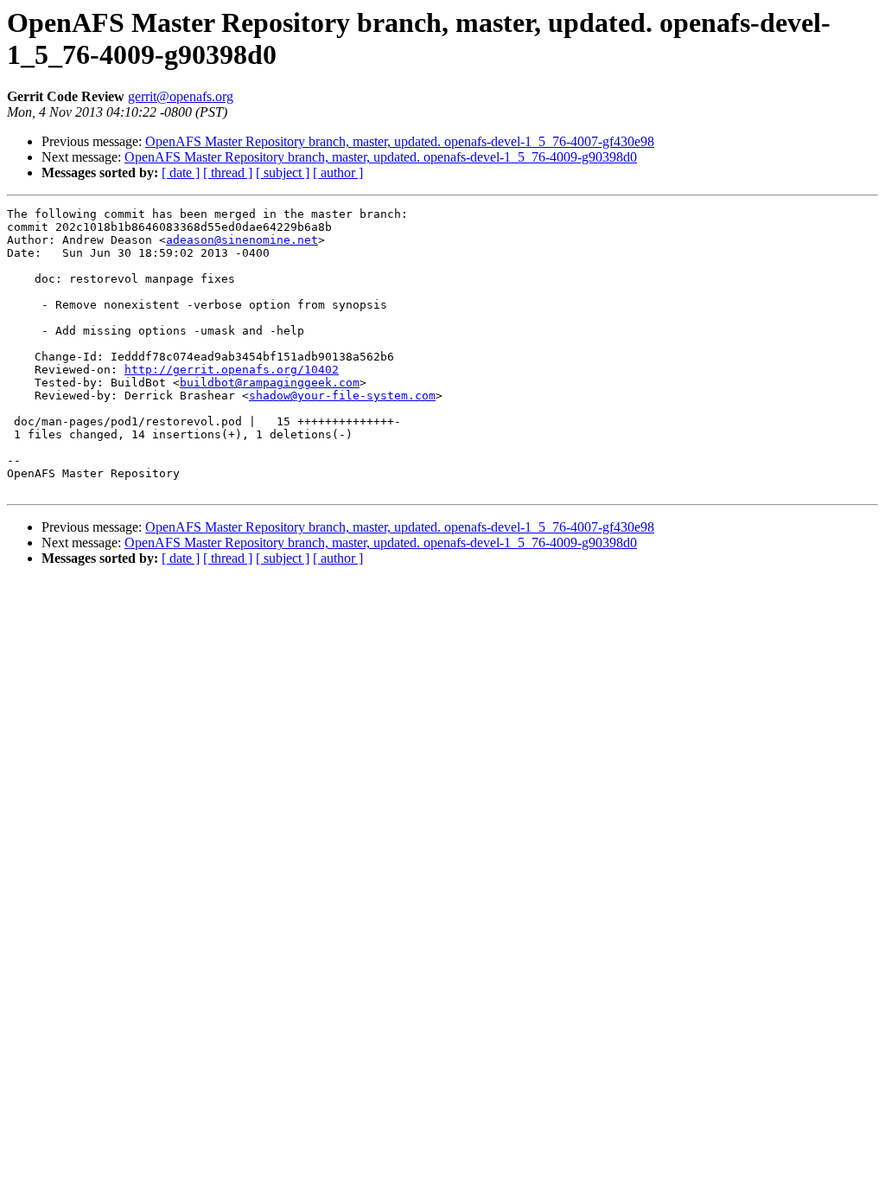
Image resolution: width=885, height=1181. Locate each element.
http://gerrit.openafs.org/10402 (231, 369)
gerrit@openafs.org (180, 96)
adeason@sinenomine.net (242, 239)
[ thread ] (227, 172)
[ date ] (181, 172)
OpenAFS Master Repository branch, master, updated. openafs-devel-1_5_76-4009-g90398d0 (380, 157)
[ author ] (338, 172)
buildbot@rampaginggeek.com (270, 382)
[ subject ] (282, 172)
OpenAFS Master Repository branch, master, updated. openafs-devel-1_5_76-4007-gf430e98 (399, 141)
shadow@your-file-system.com (342, 395)
